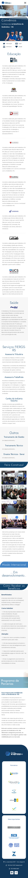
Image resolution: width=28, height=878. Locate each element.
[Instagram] (16, 872)
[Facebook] (11, 872)
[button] (25, 2)
